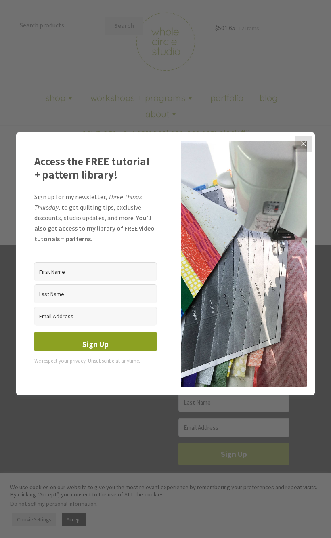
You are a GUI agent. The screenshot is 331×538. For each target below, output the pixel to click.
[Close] (303, 144)
